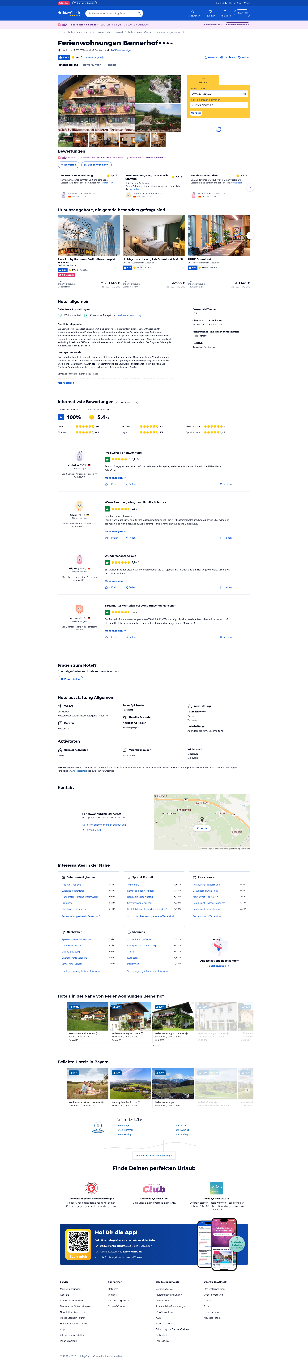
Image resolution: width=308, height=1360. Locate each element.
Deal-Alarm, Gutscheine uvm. (76, 1306)
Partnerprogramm (118, 1300)
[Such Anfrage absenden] (139, 13)
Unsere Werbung (213, 1294)
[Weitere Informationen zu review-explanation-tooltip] (102, 57)
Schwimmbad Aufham (140, 903)
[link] (192, 13)
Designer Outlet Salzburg (141, 945)
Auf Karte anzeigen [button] (121, 50)
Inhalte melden (68, 1340)
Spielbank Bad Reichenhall (76, 939)
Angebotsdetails (79, 771)
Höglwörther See (71, 884)
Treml (130, 951)
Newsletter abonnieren (73, 1312)
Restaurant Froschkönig (206, 909)
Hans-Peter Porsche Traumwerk (80, 896)
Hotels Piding (181, 1134)
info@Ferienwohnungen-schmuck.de (106, 824)
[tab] (203, 80)
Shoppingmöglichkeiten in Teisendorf (148, 971)
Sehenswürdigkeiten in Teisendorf (81, 916)
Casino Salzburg (71, 951)
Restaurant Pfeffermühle (206, 884)
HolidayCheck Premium (73, 1323)
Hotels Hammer (125, 1129)
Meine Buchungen (70, 1289)
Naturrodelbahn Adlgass (140, 890)
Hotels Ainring (181, 1129)
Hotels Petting (124, 1134)
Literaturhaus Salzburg (74, 957)
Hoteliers (113, 1289)
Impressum (162, 1340)
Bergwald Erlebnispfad (140, 896)
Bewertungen (92, 64)
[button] (96, 103)
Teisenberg (133, 884)
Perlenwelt (133, 963)
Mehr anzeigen (66, 382)
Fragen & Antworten (71, 1300)
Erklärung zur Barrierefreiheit (172, 1329)
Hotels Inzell (180, 1125)
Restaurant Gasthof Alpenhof (209, 903)
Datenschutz (163, 1300)
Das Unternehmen (214, 1289)
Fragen (111, 64)
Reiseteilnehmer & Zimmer (205, 99)
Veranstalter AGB (165, 1289)
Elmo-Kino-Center (72, 963)
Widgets (113, 1294)
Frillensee (67, 903)
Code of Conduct (117, 1306)
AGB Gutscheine (165, 1323)
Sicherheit (161, 1335)
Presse (207, 1300)
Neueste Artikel (212, 1317)
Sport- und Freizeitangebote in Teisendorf (150, 916)
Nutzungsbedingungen (169, 1294)
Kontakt (220, 3)
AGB (158, 1317)
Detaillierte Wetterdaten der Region (154, 1155)
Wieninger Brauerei (73, 890)
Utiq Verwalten (164, 1312)
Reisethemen (211, 1312)
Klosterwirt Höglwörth (205, 896)
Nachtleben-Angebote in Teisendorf (81, 971)
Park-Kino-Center (71, 945)
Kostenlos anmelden (236, 24)
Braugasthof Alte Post (205, 890)
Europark (132, 957)
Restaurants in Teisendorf (207, 916)
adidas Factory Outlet (139, 939)
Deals (63, 3)
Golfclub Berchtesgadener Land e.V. (147, 909)
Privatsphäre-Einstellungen (171, 1306)
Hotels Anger (123, 1125)
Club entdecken (212, 24)
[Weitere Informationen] (102, 283)
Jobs (206, 1306)
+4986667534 (94, 829)
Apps (63, 1329)
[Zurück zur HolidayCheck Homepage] (69, 13)
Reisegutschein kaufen (72, 1317)
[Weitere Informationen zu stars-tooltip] (171, 43)
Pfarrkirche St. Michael (74, 909)
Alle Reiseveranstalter (72, 1335)
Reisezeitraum (198, 88)
